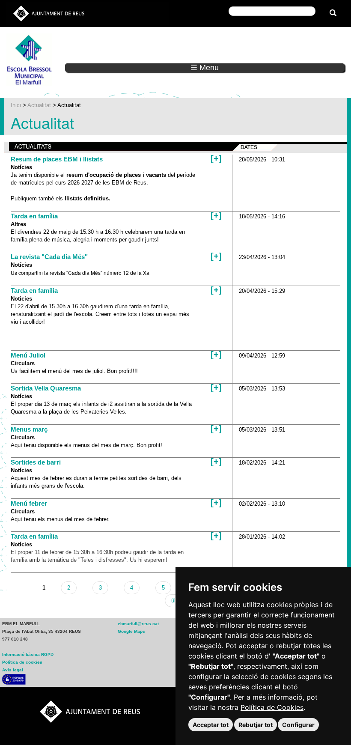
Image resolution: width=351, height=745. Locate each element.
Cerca (189, 10)
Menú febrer (29, 503)
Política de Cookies (272, 707)
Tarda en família (34, 216)
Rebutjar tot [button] (255, 724)
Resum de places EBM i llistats (57, 159)
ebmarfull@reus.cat (138, 623)
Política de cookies (22, 662)
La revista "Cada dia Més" (49, 256)
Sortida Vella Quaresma (46, 388)
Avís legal (12, 670)
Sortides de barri (36, 462)
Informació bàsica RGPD (28, 654)
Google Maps (131, 631)
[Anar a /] (29, 59)
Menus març (29, 429)
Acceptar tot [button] (211, 724)
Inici (16, 105)
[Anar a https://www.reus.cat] (48, 13)
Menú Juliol (28, 355)
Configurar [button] (298, 724)
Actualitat (39, 105)
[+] (216, 158)
